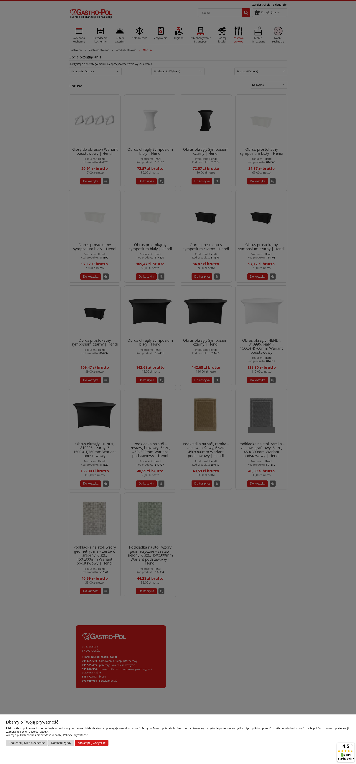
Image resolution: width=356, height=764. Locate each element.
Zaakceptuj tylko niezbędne (27, 743)
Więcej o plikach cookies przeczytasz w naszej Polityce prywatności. (47, 735)
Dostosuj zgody (61, 743)
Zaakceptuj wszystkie (92, 743)
